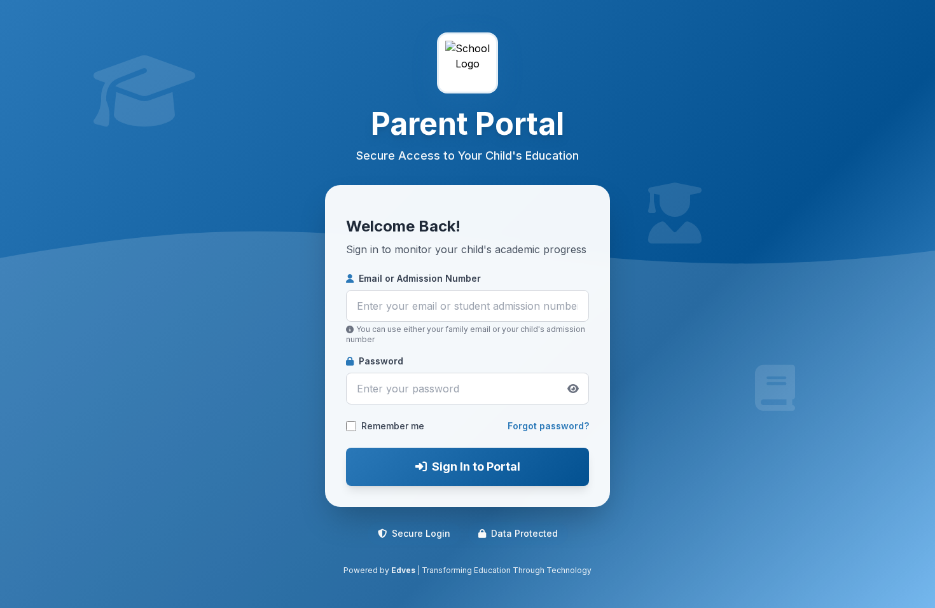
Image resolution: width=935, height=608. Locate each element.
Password (381, 361)
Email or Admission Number (420, 278)
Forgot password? (548, 425)
